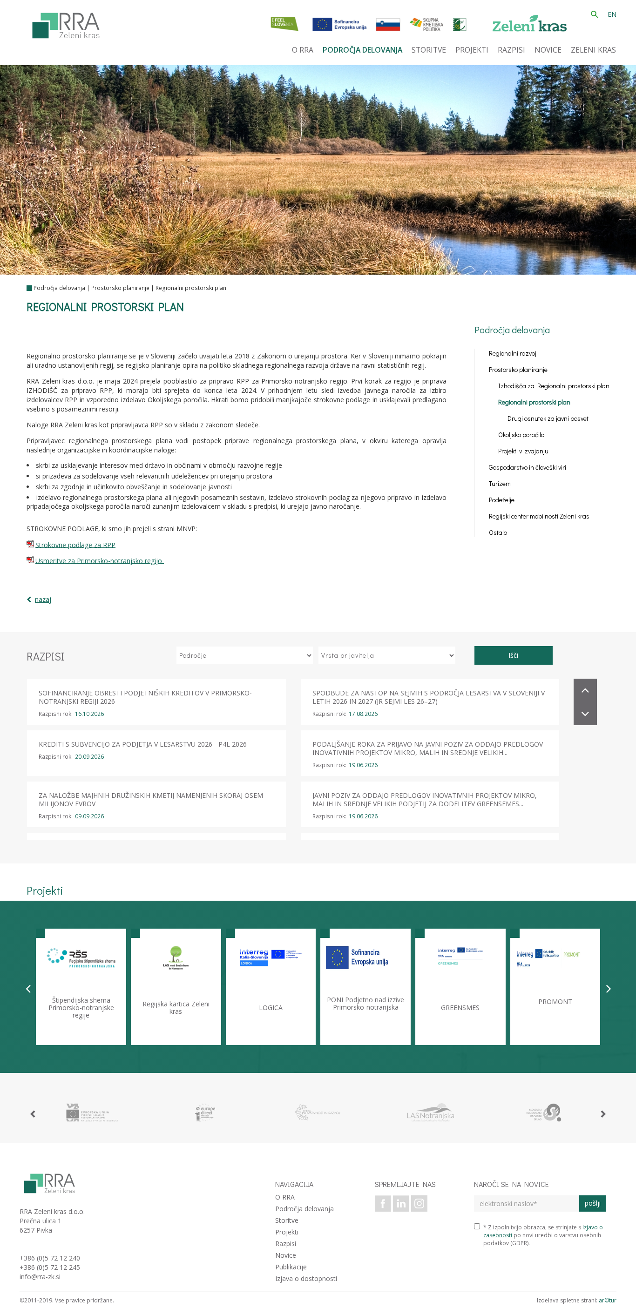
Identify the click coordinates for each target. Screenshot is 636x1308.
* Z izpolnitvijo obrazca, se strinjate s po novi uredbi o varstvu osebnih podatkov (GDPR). (543, 1235)
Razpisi (285, 1243)
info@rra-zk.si (40, 1276)
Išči (513, 655)
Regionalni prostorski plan (191, 288)
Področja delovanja (59, 288)
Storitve (286, 1220)
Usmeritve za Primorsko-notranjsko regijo (99, 560)
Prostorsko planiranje (120, 288)
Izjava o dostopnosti (306, 1278)
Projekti (286, 1231)
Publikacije (291, 1266)
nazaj (43, 599)
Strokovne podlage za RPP (75, 544)
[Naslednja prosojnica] (608, 988)
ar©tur (607, 1300)
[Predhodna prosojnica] (28, 988)
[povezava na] (92, 1112)
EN (612, 14)
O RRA (285, 1197)
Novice (285, 1255)
